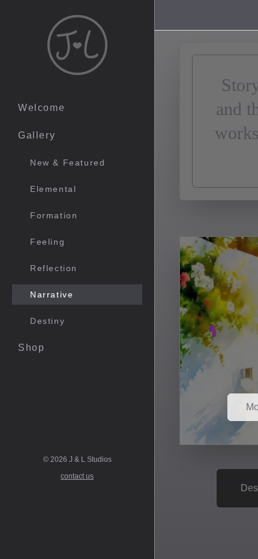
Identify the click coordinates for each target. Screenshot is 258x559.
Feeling (47, 242)
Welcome (41, 108)
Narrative (51, 294)
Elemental (53, 189)
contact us (77, 476)
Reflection (53, 268)
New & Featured (67, 162)
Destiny (47, 321)
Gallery (36, 135)
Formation (53, 215)
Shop (31, 347)
